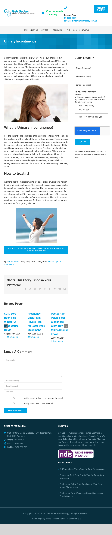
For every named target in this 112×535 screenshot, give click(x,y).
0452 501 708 (21, 447)
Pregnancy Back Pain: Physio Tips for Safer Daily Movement (36, 322)
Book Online (101, 9)
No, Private (84, 109)
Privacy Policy (59, 518)
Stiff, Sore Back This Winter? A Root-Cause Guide (11, 322)
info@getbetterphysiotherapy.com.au (80, 21)
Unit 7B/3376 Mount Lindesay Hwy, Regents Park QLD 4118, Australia (29, 434)
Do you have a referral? (85, 92)
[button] (6, 326)
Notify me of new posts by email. (39, 403)
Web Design (37, 518)
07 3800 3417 (70, 18)
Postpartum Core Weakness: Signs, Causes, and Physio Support (81, 495)
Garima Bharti (13, 261)
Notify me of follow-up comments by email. (43, 398)
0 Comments (12, 336)
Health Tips (53, 261)
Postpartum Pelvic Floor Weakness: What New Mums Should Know (81, 486)
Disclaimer (72, 518)
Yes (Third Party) (86, 105)
